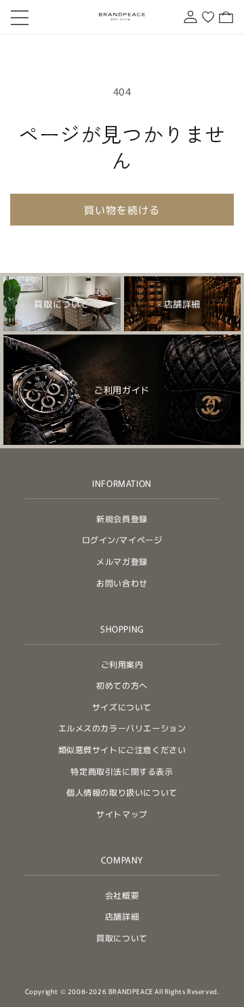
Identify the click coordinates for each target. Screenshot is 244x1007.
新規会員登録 (122, 518)
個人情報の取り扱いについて (122, 792)
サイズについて (122, 706)
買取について (122, 937)
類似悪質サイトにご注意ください (122, 749)
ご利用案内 (122, 664)
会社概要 (122, 895)
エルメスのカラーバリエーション (122, 727)
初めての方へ (122, 685)
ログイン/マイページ (122, 539)
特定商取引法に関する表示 (121, 771)
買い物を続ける (122, 209)
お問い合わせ (122, 582)
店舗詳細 (122, 916)
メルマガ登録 (122, 561)
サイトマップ (122, 813)
